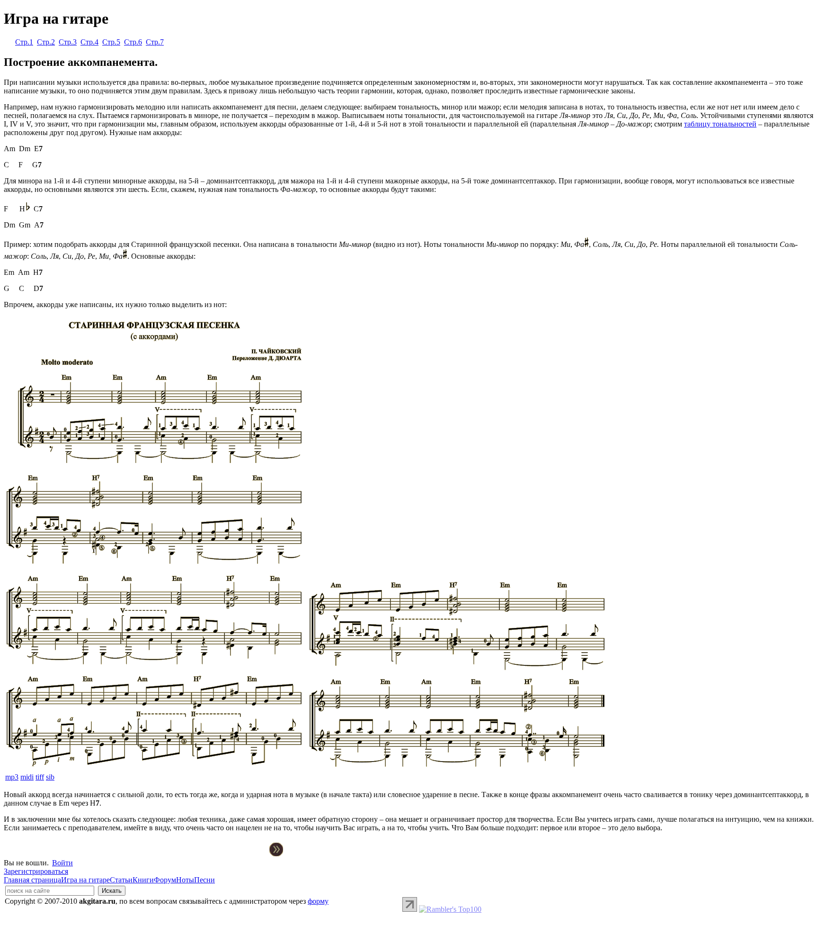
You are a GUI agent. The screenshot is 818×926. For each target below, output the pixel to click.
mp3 (11, 777)
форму (318, 901)
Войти (62, 863)
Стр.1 (24, 42)
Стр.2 (46, 42)
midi (27, 777)
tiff (40, 777)
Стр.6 (133, 42)
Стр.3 (68, 42)
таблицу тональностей (720, 124)
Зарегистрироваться (36, 871)
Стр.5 (111, 42)
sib (50, 777)
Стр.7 (155, 42)
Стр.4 (89, 42)
